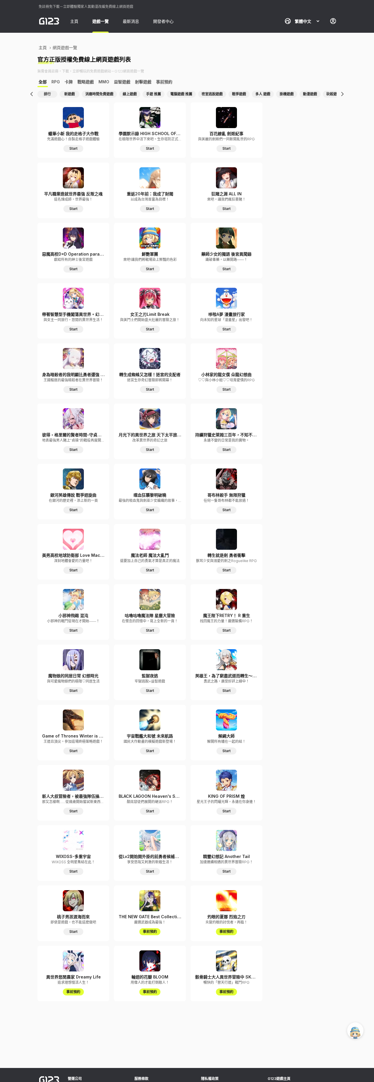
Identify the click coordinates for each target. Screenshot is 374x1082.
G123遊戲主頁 (279, 1078)
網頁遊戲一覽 (65, 47)
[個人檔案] (333, 21)
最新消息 (131, 21)
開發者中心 (163, 21)
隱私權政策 (210, 1078)
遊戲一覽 (100, 21)
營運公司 (75, 1078)
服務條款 (141, 1078)
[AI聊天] (355, 1030)
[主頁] (49, 21)
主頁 (74, 21)
